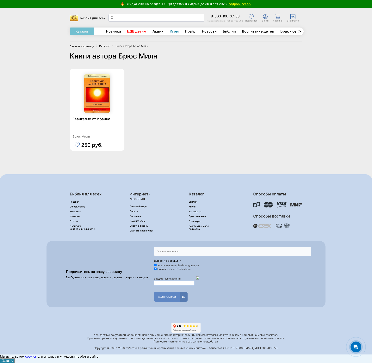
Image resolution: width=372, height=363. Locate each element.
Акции (158, 31)
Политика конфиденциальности (82, 227)
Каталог (82, 31)
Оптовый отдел (138, 206)
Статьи (74, 221)
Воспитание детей (258, 31)
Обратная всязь (139, 225)
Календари (195, 211)
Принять (7, 360)
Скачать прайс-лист (141, 230)
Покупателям (137, 220)
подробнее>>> (239, 4)
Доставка (135, 216)
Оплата (134, 211)
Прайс (190, 31)
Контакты (75, 211)
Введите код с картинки (167, 278)
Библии (229, 31)
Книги (192, 206)
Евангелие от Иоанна (91, 119)
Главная (74, 201)
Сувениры (194, 221)
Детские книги (197, 216)
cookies (31, 356)
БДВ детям (136, 31)
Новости (209, 31)
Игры (174, 31)
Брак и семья (291, 31)
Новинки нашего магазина (173, 269)
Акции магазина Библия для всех (178, 265)
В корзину (97, 143)
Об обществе (77, 206)
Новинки (113, 31)
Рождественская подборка (199, 227)
